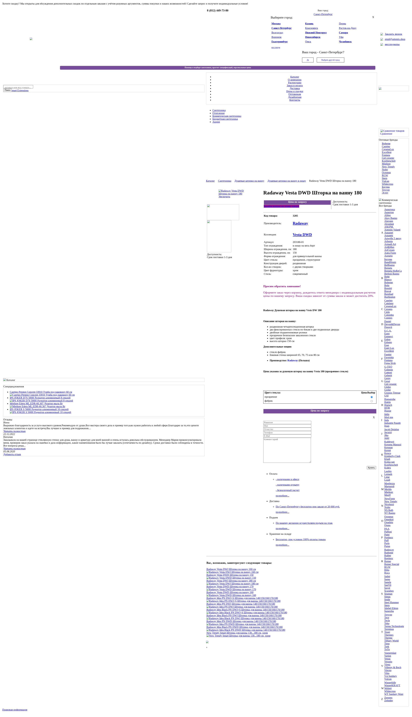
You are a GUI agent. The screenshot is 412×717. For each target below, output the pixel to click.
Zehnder (388, 700)
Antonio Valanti (392, 229)
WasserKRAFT (392, 685)
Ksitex (387, 467)
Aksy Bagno (390, 218)
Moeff (387, 495)
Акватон (389, 212)
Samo (387, 579)
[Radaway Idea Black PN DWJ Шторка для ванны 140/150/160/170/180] (245, 618)
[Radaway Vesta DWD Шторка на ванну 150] (231, 577)
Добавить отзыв (12, 454)
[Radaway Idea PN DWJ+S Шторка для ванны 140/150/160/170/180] (243, 601)
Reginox (388, 558)
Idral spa (388, 417)
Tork (386, 646)
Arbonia (388, 241)
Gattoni (388, 372)
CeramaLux (388, 149)
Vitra (386, 673)
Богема (386, 187)
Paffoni (388, 531)
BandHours (390, 262)
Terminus (389, 629)
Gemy (387, 378)
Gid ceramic (388, 158)
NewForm (389, 498)
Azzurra (388, 255)
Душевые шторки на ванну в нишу (286, 180)
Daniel (387, 321)
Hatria (387, 402)
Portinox (388, 537)
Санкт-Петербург (282, 28)
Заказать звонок (393, 34)
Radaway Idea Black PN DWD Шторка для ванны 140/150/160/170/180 (244, 627)
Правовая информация (14, 709)
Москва (276, 23)
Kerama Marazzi (392, 444)
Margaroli (389, 486)
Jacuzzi (388, 432)
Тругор (386, 189)
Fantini (387, 354)
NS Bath (388, 510)
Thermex (388, 635)
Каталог (210, 180)
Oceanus (386, 172)
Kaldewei (389, 441)
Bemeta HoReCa (393, 270)
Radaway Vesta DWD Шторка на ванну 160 (229, 592)
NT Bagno (389, 513)
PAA (386, 528)
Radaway (389, 549)
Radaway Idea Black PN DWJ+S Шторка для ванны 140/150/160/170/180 (245, 609)
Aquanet (388, 232)
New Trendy (388, 166)
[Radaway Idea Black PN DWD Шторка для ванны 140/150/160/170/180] (245, 630)
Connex (388, 317)
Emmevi (388, 336)
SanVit (387, 585)
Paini (386, 534)
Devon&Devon (392, 324)
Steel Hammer (391, 602)
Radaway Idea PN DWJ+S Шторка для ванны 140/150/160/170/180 (242, 598)
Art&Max (389, 247)
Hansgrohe (389, 399)
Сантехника (224, 180)
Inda (386, 420)
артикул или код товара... (18, 87)
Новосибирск (312, 37)
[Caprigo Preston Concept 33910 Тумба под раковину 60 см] (42, 394)
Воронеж (276, 37)
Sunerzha (389, 611)
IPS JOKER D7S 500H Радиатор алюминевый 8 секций (40, 397)
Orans (387, 525)
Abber (387, 215)
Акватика (389, 209)
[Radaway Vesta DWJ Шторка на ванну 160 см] (232, 572)
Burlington (389, 297)
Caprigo (386, 146)
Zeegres (388, 697)
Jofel (386, 438)
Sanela (387, 582)
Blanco (388, 279)
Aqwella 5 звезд (392, 238)
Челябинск (345, 41)
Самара (343, 32)
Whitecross (387, 184)
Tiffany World (391, 640)
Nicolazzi (389, 504)
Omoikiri (388, 519)
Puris (386, 543)
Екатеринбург (280, 41)
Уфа (341, 37)
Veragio (388, 661)
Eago (387, 333)
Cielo (387, 312)
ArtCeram (389, 250)
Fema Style (390, 363)
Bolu (386, 285)
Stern (384, 178)
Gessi (387, 381)
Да (308, 60)
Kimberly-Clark (392, 456)
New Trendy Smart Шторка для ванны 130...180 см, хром (237, 632)
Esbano (388, 342)
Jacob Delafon (391, 429)
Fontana (386, 155)
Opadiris (388, 522)
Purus (387, 546)
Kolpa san (389, 462)
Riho (386, 570)
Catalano (388, 303)
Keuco (387, 453)
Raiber (387, 555)
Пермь (342, 23)
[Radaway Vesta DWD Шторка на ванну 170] (231, 589)
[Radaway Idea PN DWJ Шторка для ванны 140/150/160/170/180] (242, 606)
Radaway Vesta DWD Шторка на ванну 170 (229, 586)
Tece (386, 617)
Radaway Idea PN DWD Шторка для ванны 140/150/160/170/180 (241, 621)
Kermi (387, 450)
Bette (387, 276)
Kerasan (388, 447)
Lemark (388, 474)
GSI (386, 395)
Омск (308, 41)
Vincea (387, 670)
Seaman (388, 593)
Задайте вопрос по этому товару (281, 206)
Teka (386, 623)
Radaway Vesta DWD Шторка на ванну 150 (229, 575)
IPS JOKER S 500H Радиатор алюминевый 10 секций (39, 409)
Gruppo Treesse (392, 392)
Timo (387, 643)
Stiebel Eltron (391, 608)
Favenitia (389, 357)
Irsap (386, 426)
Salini (387, 576)
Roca (387, 572)
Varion (387, 655)
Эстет (385, 192)
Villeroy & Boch (392, 667)
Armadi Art (390, 244)
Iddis (386, 414)
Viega (387, 664)
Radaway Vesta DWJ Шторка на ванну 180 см (231, 580)
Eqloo (387, 339)
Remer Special (391, 564)
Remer (387, 561)
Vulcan (385, 181)
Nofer (385, 169)
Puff (386, 540)
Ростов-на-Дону (347, 28)
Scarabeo (389, 590)
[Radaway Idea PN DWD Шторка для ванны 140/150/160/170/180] (242, 624)
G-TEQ (388, 366)
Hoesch (388, 405)
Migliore (386, 163)
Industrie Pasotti (392, 423)
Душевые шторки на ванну (249, 180)
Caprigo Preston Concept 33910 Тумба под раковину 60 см (41, 392)
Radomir (388, 552)
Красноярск (311, 28)
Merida (388, 489)
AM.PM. (388, 226)
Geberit (388, 375)
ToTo (387, 649)
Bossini (388, 288)
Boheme (386, 143)
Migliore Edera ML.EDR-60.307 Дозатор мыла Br (36, 403)
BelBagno (389, 265)
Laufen (388, 471)
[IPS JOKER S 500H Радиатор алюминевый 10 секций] (40, 412)
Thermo (388, 637)
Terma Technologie (394, 626)
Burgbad (388, 294)
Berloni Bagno (391, 273)
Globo (387, 387)
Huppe (387, 410)
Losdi (387, 480)
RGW (385, 175)
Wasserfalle (390, 682)
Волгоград (277, 32)
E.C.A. (388, 330)
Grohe (387, 389)
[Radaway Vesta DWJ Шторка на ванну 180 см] (232, 583)
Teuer (387, 632)
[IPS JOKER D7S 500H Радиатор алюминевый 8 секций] (41, 400)
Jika (386, 435)
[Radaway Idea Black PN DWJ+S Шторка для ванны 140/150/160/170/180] (246, 612)
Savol (387, 588)
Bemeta (388, 268)
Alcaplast (389, 224)
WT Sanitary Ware (393, 694)
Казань (309, 23)
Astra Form (390, 252)
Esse (386, 345)
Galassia (388, 369)
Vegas (387, 658)
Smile (387, 599)
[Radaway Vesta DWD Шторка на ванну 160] (231, 595)
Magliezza (389, 483)
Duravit (388, 327)
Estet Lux (389, 348)
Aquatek (388, 235)
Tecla (387, 620)
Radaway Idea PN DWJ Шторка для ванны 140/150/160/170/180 (240, 604)
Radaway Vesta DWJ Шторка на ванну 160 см (231, 569)
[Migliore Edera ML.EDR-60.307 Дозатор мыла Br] (37, 406)
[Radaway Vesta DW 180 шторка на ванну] (223, 219)
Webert (388, 688)
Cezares (388, 309)
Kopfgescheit (388, 161)
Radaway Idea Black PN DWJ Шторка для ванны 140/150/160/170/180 (244, 615)
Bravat (387, 291)
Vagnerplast (390, 653)
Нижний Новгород (316, 32)
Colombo (389, 315)
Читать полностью (14, 431)
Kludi (387, 459)
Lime (387, 477)
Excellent (386, 152)
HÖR (387, 407)
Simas (387, 596)
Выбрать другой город (330, 60)
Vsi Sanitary (390, 676)
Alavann (388, 221)
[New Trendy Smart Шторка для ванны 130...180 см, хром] (238, 635)
